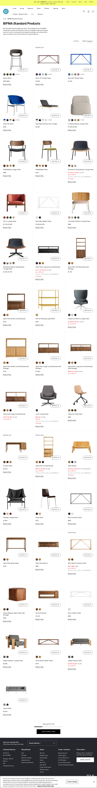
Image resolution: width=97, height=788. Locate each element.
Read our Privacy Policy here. (45, 786)
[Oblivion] (72, 410)
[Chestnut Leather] (10, 514)
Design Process (44, 755)
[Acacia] (4, 609)
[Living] (14, 9)
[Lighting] (55, 9)
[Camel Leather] (78, 120)
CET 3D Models (62, 760)
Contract (74, 1)
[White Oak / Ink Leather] (69, 166)
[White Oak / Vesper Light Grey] (75, 166)
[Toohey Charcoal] (4, 74)
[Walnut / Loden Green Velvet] (13, 166)
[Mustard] (37, 315)
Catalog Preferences (8, 765)
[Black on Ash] (7, 462)
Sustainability (43, 757)
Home (4, 18)
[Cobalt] (40, 74)
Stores (80, 1)
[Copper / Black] (13, 120)
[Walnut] (40, 263)
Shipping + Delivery (8, 758)
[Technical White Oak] (40, 514)
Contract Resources (63, 757)
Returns (5, 761)
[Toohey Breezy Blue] (4, 704)
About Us (42, 753)
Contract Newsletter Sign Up (65, 764)
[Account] (88, 11)
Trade (67, 1)
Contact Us (6, 753)
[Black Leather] (4, 514)
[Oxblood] (37, 74)
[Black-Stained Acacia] (7, 609)
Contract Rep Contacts (64, 762)
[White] (37, 217)
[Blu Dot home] (6, 11)
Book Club (42, 762)
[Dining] (22, 9)
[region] (48, 782)
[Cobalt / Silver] (4, 120)
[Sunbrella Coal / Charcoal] (40, 120)
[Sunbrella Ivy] (75, 217)
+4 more (50, 74)
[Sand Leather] (7, 514)
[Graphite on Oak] (37, 514)
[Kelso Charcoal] (72, 120)
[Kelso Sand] (69, 120)
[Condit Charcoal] (37, 410)
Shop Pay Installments (27, 762)
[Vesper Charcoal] (72, 462)
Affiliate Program (44, 769)
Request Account (62, 753)
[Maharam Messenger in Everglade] (75, 315)
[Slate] (40, 217)
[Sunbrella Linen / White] (46, 120)
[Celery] (43, 74)
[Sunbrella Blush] (69, 217)
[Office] (39, 9)
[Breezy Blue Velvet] (75, 120)
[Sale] (32, 14)
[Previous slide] (34, 3)
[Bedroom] (30, 9)
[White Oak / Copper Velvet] (7, 166)
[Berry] (78, 74)
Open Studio (43, 764)
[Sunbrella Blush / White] (43, 120)
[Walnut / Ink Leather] (4, 263)
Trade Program (62, 755)
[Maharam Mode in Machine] (13, 74)
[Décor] (63, 9)
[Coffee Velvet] (10, 74)
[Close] (94, 782)
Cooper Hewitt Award (45, 767)
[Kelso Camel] (13, 217)
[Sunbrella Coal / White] (37, 120)
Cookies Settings (72, 781)
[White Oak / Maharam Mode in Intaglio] (10, 166)
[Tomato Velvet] (4, 217)
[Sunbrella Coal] (7, 704)
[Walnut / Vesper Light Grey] (72, 166)
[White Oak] (43, 263)
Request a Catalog (26, 757)
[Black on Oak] (37, 263)
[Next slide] (62, 3)
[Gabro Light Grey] (72, 315)
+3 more (17, 74)
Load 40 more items (48, 731)
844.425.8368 (6, 755)
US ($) (91, 2)
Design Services (25, 760)
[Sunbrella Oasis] (72, 217)
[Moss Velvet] (7, 74)
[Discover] (40, 14)
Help (85, 1)
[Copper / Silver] (10, 120)
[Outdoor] (46, 9)
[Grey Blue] (46, 74)
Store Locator (85, 759)
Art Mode (23, 755)
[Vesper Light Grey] (75, 462)
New (22, 753)
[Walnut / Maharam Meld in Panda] (4, 166)
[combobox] (88, 41)
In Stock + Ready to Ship (20, 14)
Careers (42, 772)
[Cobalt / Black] (7, 120)
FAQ (4, 763)
